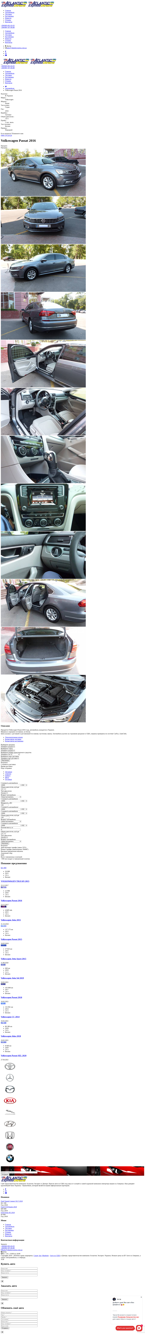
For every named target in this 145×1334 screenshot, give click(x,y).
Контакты (8, 22)
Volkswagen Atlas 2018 (11, 1036)
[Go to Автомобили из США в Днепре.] (6, 86)
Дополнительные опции (14, 737)
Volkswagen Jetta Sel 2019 (12, 978)
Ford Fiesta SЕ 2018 (8, 1213)
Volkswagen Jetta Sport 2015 (13, 959)
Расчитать (5, 843)
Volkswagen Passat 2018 (11, 997)
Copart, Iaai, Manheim (41, 1255)
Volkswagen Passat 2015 (11, 939)
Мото (7, 777)
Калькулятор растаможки (14, 741)
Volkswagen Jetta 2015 (11, 920)
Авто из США (55, 1255)
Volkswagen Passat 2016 (11, 900)
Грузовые (8, 779)
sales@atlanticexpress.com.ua (17, 48)
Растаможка (9, 16)
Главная (8, 10)
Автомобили (9, 12)
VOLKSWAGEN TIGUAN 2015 (15, 881)
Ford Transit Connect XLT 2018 (12, 1201)
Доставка (8, 14)
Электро (8, 774)
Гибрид (7, 776)
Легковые (8, 772)
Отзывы (8, 20)
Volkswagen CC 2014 (10, 1017)
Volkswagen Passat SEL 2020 (13, 1055)
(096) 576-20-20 (6, 135)
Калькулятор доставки (13, 739)
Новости (8, 18)
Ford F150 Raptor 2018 (9, 1207)
